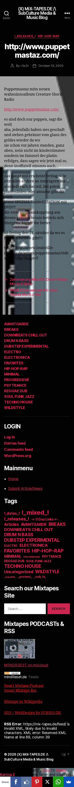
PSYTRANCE (15, 385)
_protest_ (25, 577)
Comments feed (18, 449)
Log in (9, 437)
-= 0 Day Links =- (44, 519)
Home (13, 479)
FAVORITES (13, 363)
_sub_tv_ (40, 576)
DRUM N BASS (16, 340)
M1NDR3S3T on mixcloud (26, 665)
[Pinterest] (37, 782)
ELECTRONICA (17, 357)
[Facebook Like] (26, 782)
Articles (11, 524)
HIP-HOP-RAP (49, 36)
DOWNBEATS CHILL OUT (25, 335)
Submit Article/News (25, 488)
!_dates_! (12, 513)
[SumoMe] (69, 782)
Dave (46, 770)
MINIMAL (12, 374)
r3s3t (25, 66)
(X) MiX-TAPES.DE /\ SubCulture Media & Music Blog (37, 13)
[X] (47, 782)
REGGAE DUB (15, 391)
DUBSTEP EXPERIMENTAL (26, 346)
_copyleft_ (10, 576)
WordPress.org (17, 455)
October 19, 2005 (51, 66)
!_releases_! (25, 36)
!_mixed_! (35, 512)
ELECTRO (12, 352)
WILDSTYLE (14, 407)
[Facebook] (15, 782)
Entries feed (15, 443)
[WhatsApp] (58, 782)
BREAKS (11, 329)
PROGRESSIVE (16, 380)
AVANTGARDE (16, 324)
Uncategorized (18, 571)
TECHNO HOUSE (18, 402)
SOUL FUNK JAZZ (19, 396)
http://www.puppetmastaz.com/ (31, 109)
